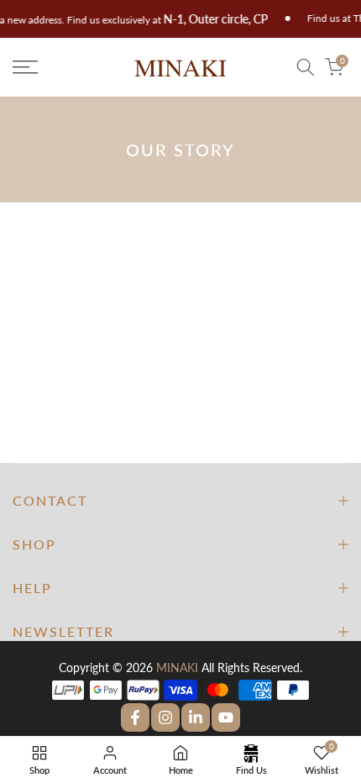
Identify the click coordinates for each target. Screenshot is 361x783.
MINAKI (177, 667)
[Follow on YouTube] (226, 717)
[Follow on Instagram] (165, 717)
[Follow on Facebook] (135, 717)
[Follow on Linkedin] (195, 717)
